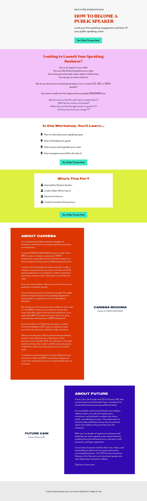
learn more (90, 464)
